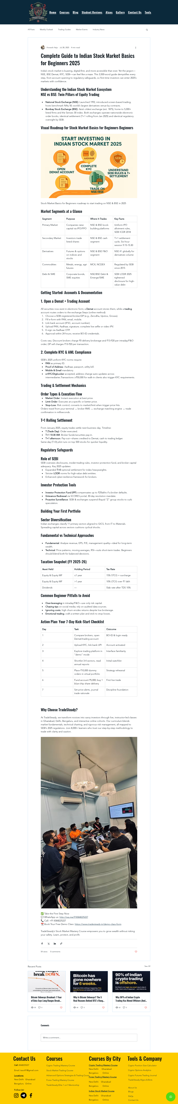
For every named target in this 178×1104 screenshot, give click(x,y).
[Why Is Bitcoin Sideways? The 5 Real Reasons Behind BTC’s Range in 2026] (89, 981)
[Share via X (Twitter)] (48, 943)
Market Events (82, 29)
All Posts (31, 29)
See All (147, 966)
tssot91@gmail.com (29, 1070)
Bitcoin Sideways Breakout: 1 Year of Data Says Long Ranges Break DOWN (46, 999)
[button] (148, 12)
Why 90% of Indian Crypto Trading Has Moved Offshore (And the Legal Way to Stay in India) (130, 999)
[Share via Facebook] (42, 943)
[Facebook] (31, 1095)
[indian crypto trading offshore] (131, 981)
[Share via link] (61, 943)
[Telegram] (24, 1095)
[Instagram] (16, 1095)
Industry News (99, 29)
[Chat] (170, 1096)
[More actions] (135, 47)
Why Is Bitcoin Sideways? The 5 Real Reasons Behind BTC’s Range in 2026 (88, 999)
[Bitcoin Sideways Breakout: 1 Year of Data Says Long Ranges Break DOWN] (47, 981)
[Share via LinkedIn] (55, 943)
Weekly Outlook (46, 29)
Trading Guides (64, 29)
